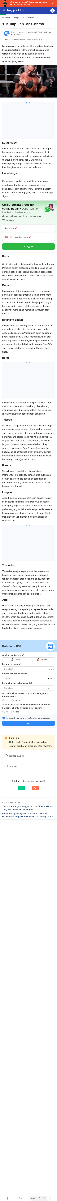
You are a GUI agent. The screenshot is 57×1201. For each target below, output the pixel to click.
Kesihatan (6, 18)
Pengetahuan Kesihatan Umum (26, 18)
